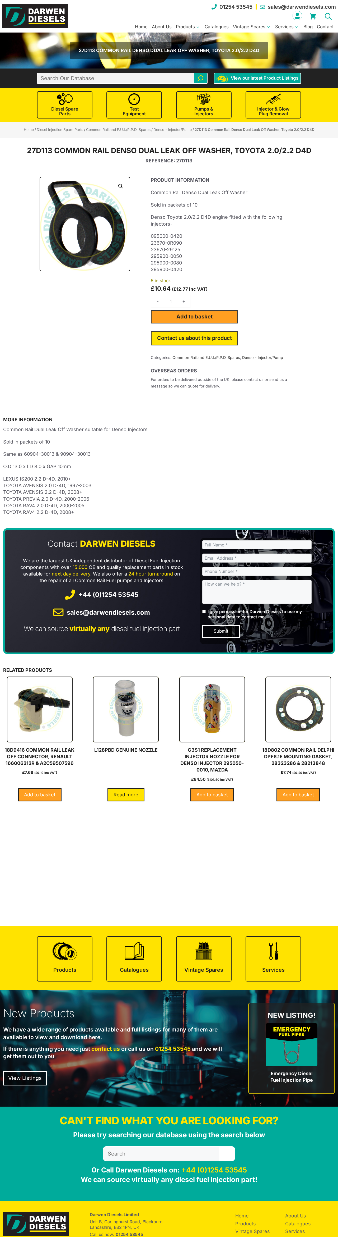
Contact (325, 26)
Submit (221, 631)
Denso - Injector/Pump (172, 129)
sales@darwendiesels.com (302, 7)
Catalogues (217, 26)
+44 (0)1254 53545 (108, 595)
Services (284, 26)
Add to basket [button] (39, 794)
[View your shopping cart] (313, 15)
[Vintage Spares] (204, 959)
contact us (105, 1049)
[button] (328, 15)
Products (185, 26)
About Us (162, 26)
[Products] (64, 959)
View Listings (25, 1078)
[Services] (273, 959)
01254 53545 (235, 7)
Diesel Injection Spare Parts (60, 129)
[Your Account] (297, 15)
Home (141, 26)
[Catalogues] (134, 959)
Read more (126, 794)
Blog (308, 26)
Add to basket (194, 316)
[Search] (200, 78)
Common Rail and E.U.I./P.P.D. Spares (118, 129)
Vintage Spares (249, 26)
